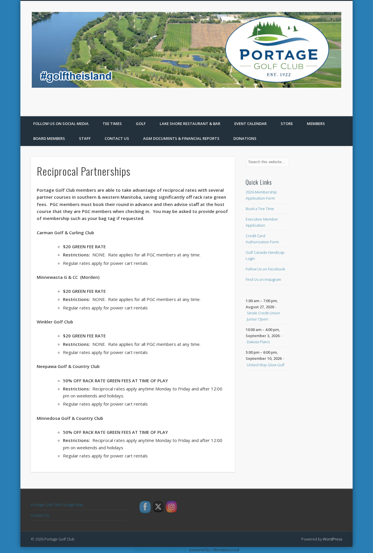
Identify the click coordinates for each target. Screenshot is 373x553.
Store (287, 123)
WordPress (332, 539)
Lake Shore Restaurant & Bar (190, 123)
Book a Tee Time (260, 208)
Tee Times (112, 123)
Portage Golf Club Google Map (57, 504)
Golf (141, 123)
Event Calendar (250, 123)
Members (316, 123)
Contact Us (117, 138)
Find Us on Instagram (263, 279)
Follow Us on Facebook (265, 269)
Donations (244, 138)
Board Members (49, 138)
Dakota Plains (258, 341)
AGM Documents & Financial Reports (181, 138)
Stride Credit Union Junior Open (263, 316)
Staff (85, 138)
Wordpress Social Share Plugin (161, 549)
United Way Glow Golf (265, 364)
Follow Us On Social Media (61, 123)
